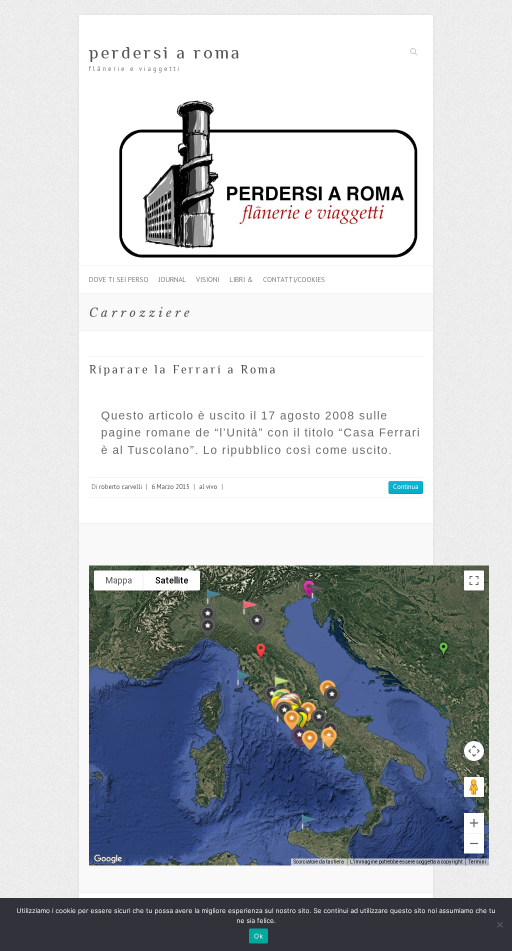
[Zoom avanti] (474, 823)
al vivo (208, 486)
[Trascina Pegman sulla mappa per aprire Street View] (474, 787)
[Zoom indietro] (474, 844)
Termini (477, 861)
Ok (258, 936)
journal (172, 279)
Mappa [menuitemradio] (119, 580)
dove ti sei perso (118, 279)
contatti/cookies (294, 279)
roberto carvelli (120, 486)
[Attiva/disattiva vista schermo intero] (474, 580)
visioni (208, 279)
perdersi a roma (165, 52)
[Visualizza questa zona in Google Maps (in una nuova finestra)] (108, 859)
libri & (241, 279)
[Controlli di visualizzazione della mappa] (474, 751)
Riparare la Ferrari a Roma (183, 369)
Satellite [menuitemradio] (171, 580)
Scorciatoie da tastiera (319, 861)
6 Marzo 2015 (171, 486)
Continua (405, 486)
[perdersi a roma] (256, 103)
